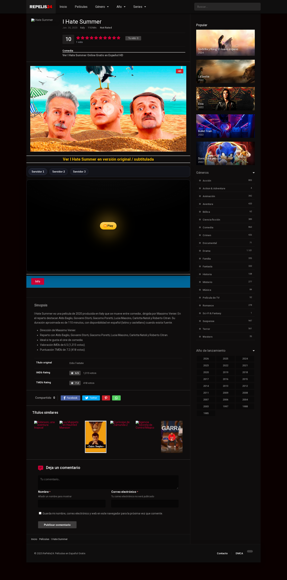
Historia (207, 274)
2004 (245, 399)
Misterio (207, 282)
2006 (225, 399)
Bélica (206, 211)
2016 (225, 379)
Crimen (207, 235)
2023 (206, 365)
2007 (206, 399)
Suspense (208, 321)
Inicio (63, 7)
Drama (206, 250)
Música (207, 289)
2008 (245, 392)
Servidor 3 (79, 171)
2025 (225, 358)
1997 (225, 406)
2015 (245, 379)
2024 (245, 358)
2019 (225, 372)
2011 (206, 392)
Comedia (67, 50)
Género (100, 7)
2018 (245, 372)
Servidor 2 (58, 171)
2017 (206, 379)
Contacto (222, 553)
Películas (81, 7)
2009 (225, 392)
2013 (225, 385)
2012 (245, 385)
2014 (206, 385)
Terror (206, 328)
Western (207, 336)
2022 (225, 365)
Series (137, 7)
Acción (207, 180)
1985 (206, 413)
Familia (207, 258)
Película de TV (211, 297)
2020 (206, 372)
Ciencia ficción (211, 219)
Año (119, 7)
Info (37, 281)
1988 (245, 406)
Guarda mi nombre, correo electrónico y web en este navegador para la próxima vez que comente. (103, 513)
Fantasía (207, 266)
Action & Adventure (214, 188)
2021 (245, 365)
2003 (206, 406)
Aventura (208, 204)
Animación (209, 196)
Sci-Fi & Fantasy (212, 313)
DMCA (239, 553)
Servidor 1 (38, 171)
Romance (208, 305)
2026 (206, 358)
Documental (210, 243)
